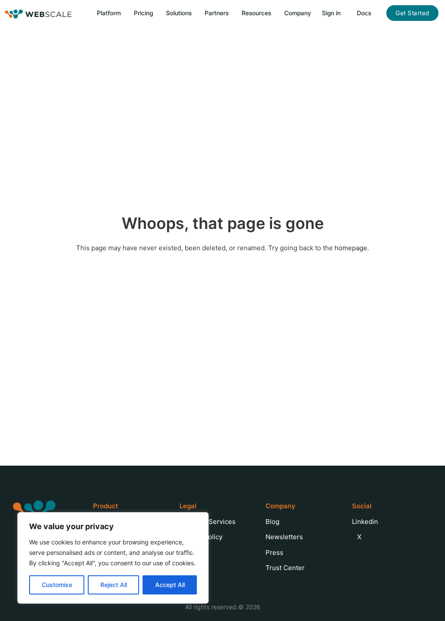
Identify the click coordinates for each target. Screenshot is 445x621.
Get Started (412, 13)
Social (362, 506)
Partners (217, 13)
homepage (351, 248)
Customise (57, 584)
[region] (113, 558)
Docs (364, 13)
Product (105, 506)
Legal (187, 506)
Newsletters (284, 537)
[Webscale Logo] (38, 13)
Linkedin (365, 521)
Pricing (143, 13)
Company (281, 506)
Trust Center (285, 568)
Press (274, 552)
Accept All (170, 584)
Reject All (113, 584)
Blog (272, 521)
